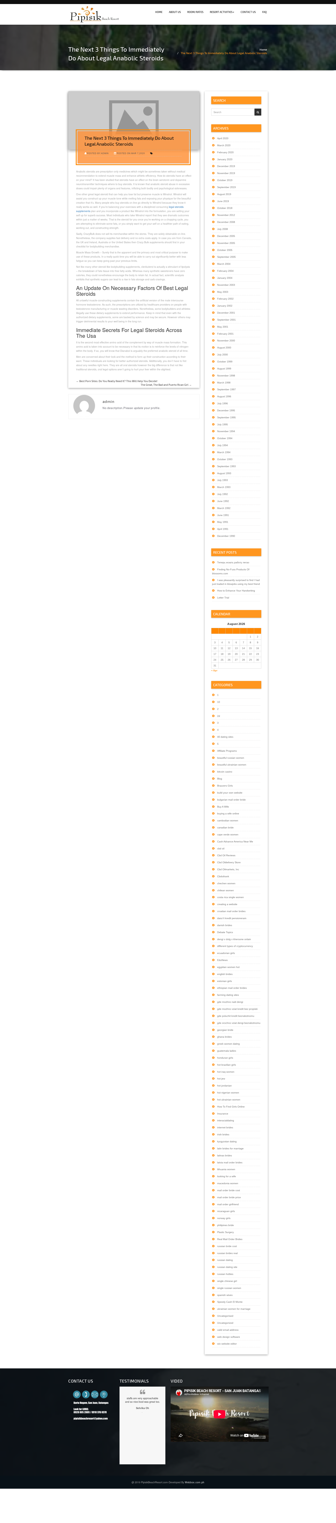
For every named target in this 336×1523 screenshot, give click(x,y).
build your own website (229, 792)
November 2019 (226, 173)
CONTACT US (248, 11)
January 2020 (224, 159)
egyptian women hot (228, 967)
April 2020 (222, 138)
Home (263, 49)
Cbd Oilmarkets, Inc (228, 869)
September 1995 (226, 417)
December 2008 (226, 222)
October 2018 (224, 208)
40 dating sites (225, 736)
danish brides (224, 925)
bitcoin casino (224, 771)
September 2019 (226, 187)
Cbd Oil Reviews (226, 855)
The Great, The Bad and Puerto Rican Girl (166, 384)
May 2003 (222, 291)
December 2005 (226, 236)
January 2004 (224, 277)
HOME (158, 11)
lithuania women (226, 1169)
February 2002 (225, 298)
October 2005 (224, 250)
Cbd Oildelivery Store (229, 862)
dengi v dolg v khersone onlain (234, 939)
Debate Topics (225, 932)
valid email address (228, 1329)
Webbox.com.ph (194, 1482)
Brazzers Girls (225, 785)
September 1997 (226, 389)
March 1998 (223, 382)
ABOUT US (175, 11)
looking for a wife (226, 1176)
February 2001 (225, 333)
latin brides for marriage (230, 1148)
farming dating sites (228, 995)
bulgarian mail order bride (231, 799)
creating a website (227, 904)
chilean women (225, 890)
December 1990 (226, 536)
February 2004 (225, 270)
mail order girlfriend (228, 1204)
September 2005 (226, 256)
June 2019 (223, 201)
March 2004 (223, 263)
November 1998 (226, 375)
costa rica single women (230, 897)
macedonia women (227, 1183)
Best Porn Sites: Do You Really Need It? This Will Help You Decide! (116, 381)
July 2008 (222, 229)
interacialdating (225, 1120)
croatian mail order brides (231, 911)
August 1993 (224, 473)
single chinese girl (227, 1281)
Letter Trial (223, 597)
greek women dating (228, 1043)
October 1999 (224, 361)
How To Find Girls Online (231, 1106)
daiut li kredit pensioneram (231, 918)
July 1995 (222, 424)
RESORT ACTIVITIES (221, 11)
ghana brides (224, 1036)
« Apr (214, 670)
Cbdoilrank (223, 876)
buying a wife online (228, 813)
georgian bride (225, 1030)
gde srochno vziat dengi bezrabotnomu (238, 1023)
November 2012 (226, 215)
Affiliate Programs (227, 750)
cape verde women (227, 834)
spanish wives (225, 1295)
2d (218, 716)
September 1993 (226, 466)
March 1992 (223, 508)
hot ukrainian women (228, 1099)
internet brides (225, 1127)
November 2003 (226, 284)
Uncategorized (225, 1322)
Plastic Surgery (225, 1232)
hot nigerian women (228, 1092)
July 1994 (222, 445)
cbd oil (220, 848)
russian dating (225, 1260)
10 (218, 702)
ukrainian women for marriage (233, 1308)
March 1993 (223, 487)
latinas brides (224, 1155)
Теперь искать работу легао (233, 562)
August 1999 (224, 368)
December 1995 (226, 410)
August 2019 (224, 194)
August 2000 (224, 347)
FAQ (264, 11)
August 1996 (224, 396)
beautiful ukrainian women (231, 764)
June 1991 (223, 515)
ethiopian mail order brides (232, 988)
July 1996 (222, 403)
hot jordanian (224, 1085)
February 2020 (225, 152)
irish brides (223, 1134)
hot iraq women (225, 1071)
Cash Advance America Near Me (235, 841)
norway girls (223, 1218)
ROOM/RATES (195, 11)
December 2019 (226, 166)
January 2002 (224, 305)
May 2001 (222, 326)
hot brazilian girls (226, 1064)
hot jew (221, 1078)
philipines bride (225, 1225)
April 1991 (222, 529)
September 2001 (226, 319)
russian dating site (227, 1267)
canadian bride (225, 827)
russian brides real (227, 1253)
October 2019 (224, 180)
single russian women (229, 1288)
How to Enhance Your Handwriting (236, 590)
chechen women (226, 883)
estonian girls (224, 981)
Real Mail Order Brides (229, 1239)
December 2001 (226, 312)
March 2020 (223, 145)
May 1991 (222, 522)
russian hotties (225, 1274)
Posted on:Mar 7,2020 (131, 153)
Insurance (222, 1113)
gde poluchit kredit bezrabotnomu (235, 1016)
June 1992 (223, 501)
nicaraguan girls (226, 1211)
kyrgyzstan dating (227, 1141)
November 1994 (226, 431)
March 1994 (223, 452)
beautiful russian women (230, 757)
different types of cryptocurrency (235, 946)
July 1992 (222, 494)
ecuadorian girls (226, 953)
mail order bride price (229, 1197)
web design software (228, 1336)
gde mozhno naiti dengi (230, 1002)
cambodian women (227, 820)
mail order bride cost (228, 1190)
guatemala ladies (226, 1050)
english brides (225, 974)
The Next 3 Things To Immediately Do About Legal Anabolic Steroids (224, 53)
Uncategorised (225, 1315)
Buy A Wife (223, 806)
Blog (219, 778)
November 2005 (226, 243)
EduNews (222, 960)
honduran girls (225, 1057)
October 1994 (224, 438)
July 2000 (222, 354)
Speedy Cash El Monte (230, 1301)
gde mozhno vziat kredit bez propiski (237, 1009)
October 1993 (224, 459)
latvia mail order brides (229, 1162)
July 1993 (222, 480)
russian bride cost (227, 1246)
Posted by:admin (98, 153)
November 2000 (226, 340)
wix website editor (227, 1343)
